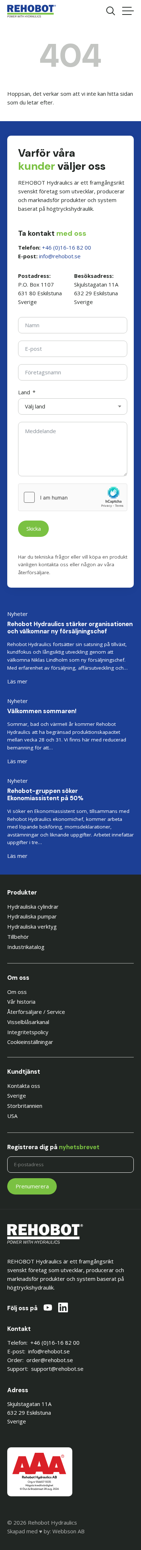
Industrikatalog (25, 946)
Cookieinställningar (30, 1041)
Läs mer (17, 681)
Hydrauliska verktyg (32, 926)
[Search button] (111, 11)
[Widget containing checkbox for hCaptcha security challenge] (72, 497)
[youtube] (48, 1309)
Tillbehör (18, 936)
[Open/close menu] (128, 11)
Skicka (33, 528)
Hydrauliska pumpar (32, 916)
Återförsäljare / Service (36, 1011)
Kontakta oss (23, 1085)
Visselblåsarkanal (28, 1021)
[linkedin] (63, 1309)
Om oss (17, 991)
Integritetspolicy (27, 1032)
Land (24, 392)
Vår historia (21, 1001)
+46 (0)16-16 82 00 (66, 247)
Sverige (16, 1095)
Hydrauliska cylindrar (33, 906)
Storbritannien (24, 1105)
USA (12, 1115)
